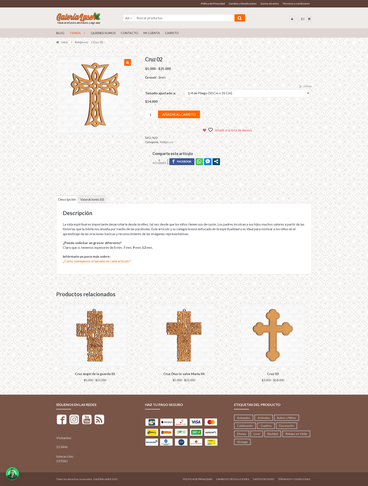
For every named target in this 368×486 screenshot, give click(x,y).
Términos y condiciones (296, 3)
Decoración (286, 425)
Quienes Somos (103, 33)
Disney (241, 434)
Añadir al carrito (179, 114)
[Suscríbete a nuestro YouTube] (87, 420)
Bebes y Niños (286, 418)
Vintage (242, 442)
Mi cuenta (152, 33)
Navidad (272, 434)
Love (257, 434)
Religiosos (81, 42)
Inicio (64, 42)
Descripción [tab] (67, 199)
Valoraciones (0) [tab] (92, 199)
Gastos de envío (269, 3)
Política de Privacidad (213, 3)
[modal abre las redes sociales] (216, 161)
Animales (264, 418)
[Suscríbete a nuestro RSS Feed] (99, 420)
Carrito (172, 33)
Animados (243, 418)
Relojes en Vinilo (296, 434)
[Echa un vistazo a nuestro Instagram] (74, 420)
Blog (60, 33)
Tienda (75, 33)
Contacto (129, 33)
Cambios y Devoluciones (243, 3)
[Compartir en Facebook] (181, 161)
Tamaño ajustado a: (160, 93)
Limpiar (307, 86)
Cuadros (266, 425)
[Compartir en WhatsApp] (199, 161)
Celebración (245, 425)
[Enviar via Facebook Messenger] (207, 161)
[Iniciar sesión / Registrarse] (292, 19)
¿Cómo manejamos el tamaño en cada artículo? (97, 261)
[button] (127, 62)
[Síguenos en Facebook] (61, 420)
